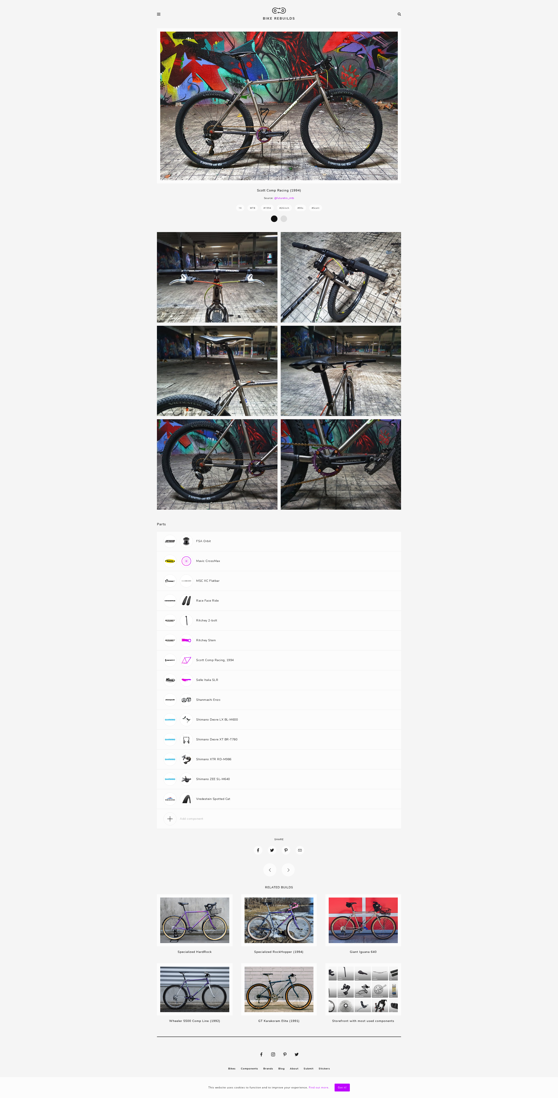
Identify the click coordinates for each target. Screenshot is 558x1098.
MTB (252, 207)
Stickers (324, 1068)
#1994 (267, 207)
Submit (308, 1068)
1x (240, 207)
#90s (300, 207)
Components (249, 1068)
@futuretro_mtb (284, 198)
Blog (281, 1068)
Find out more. (319, 1087)
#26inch (284, 207)
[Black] (274, 219)
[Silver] (284, 219)
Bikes (232, 1068)
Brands (268, 1068)
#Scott (316, 207)
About (294, 1068)
